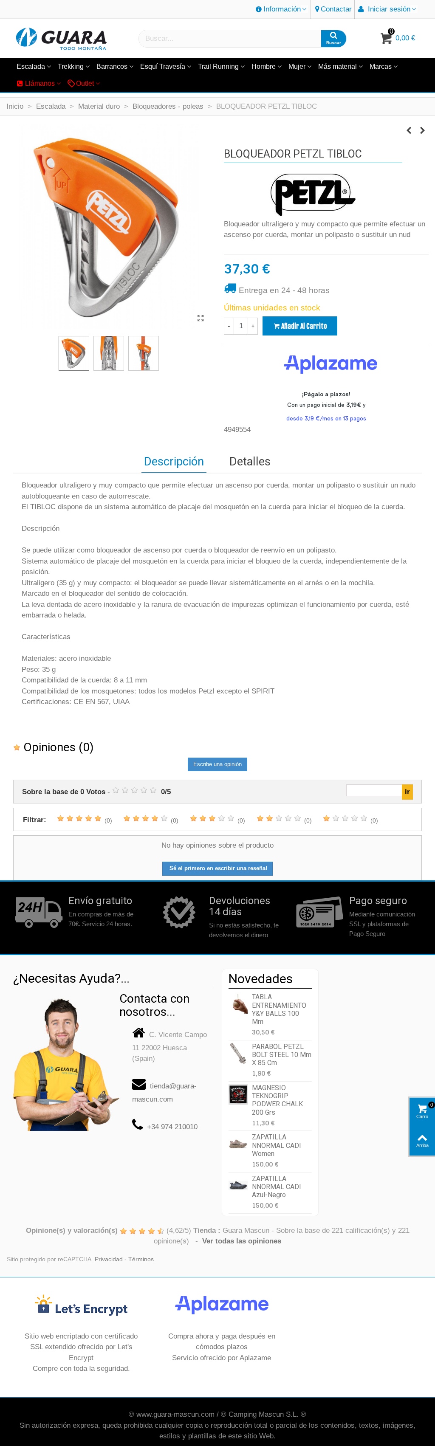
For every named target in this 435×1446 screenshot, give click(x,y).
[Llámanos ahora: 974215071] (66, 1061)
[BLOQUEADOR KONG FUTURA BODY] (408, 130)
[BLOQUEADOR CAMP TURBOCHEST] (422, 130)
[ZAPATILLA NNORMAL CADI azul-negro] (238, 1185)
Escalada (31, 66)
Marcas (381, 66)
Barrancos (111, 66)
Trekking (71, 66)
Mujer (296, 66)
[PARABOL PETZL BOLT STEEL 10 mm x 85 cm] (238, 1053)
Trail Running (218, 66)
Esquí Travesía (162, 66)
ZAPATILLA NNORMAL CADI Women (276, 1145)
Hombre (263, 66)
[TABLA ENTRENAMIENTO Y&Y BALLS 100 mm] (238, 1004)
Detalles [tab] (250, 461)
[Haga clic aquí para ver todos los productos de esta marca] (313, 195)
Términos (141, 1259)
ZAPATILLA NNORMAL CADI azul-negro (276, 1187)
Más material (337, 66)
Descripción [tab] (174, 461)
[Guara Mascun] (61, 38)
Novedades (261, 978)
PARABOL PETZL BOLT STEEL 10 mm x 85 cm (281, 1055)
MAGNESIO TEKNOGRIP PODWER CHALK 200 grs (277, 1100)
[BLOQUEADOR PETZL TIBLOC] (200, 318)
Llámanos (40, 83)
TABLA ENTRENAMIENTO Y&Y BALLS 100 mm (279, 1009)
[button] (282, 9)
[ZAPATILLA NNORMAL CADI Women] (238, 1144)
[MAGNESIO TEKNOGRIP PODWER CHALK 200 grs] (238, 1094)
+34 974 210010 (172, 1127)
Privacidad (109, 1259)
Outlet (85, 83)
